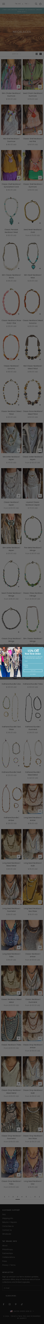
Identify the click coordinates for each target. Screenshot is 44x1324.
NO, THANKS (33, 674)
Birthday (25, 665)
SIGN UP (33, 670)
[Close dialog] (43, 648)
